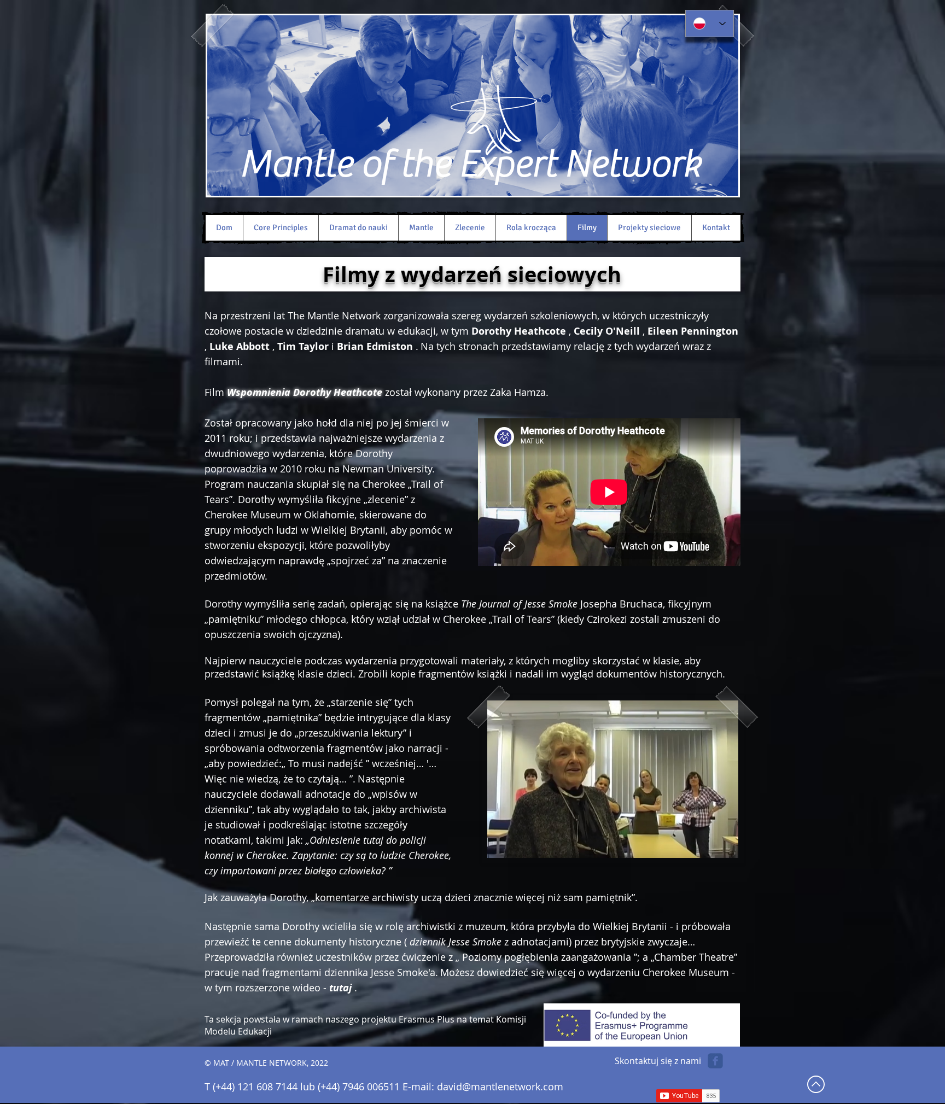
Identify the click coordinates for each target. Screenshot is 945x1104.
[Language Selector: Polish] (709, 23)
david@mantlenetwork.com (500, 1086)
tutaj (340, 988)
